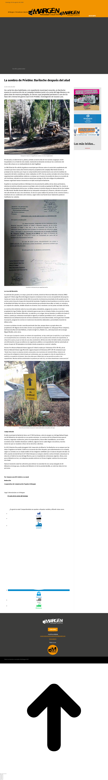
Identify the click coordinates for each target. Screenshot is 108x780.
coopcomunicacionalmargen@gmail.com (52, 636)
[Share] (2, 773)
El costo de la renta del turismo (18, 496)
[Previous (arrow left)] (0, 777)
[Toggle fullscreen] (4, 773)
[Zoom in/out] (5, 773)
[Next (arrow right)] (2, 777)
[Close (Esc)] (0, 773)
